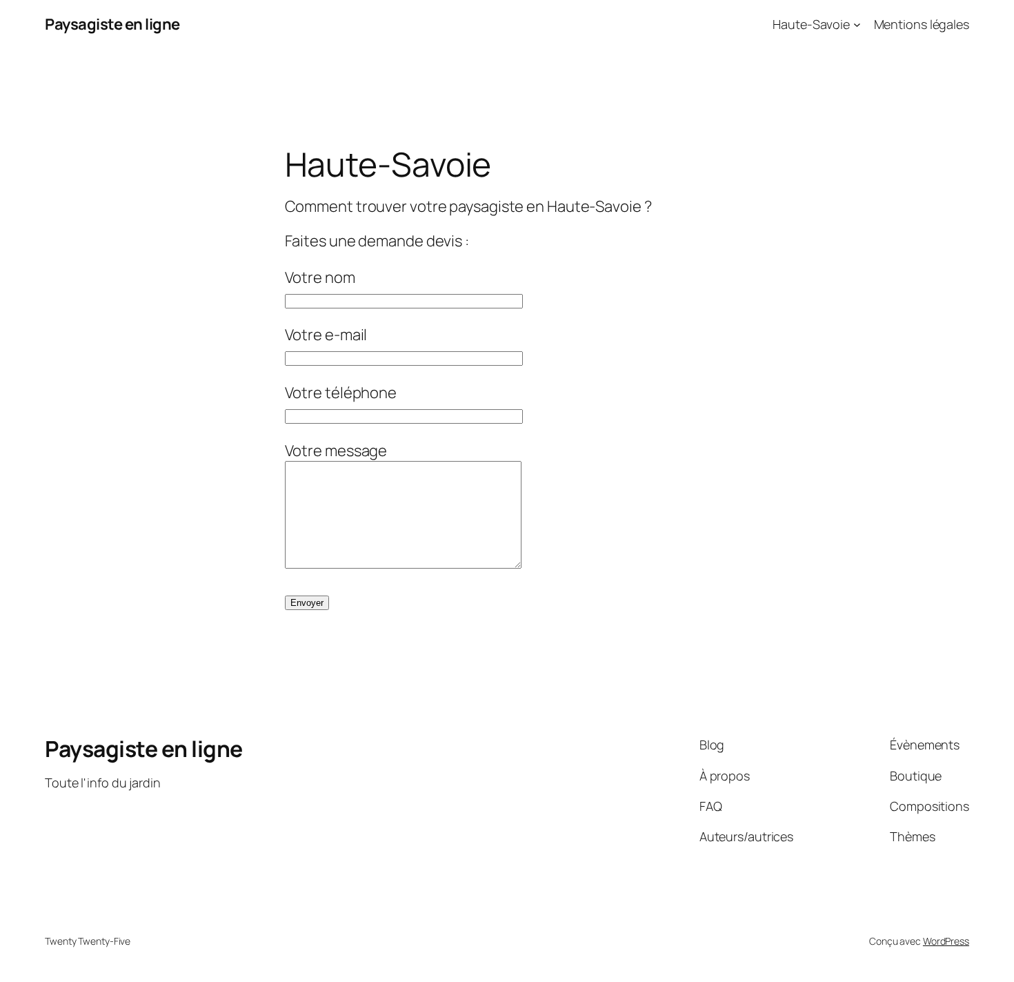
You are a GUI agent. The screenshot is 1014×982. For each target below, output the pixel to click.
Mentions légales (921, 24)
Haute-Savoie (811, 24)
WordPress (946, 940)
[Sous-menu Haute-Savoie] (857, 24)
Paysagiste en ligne (112, 24)
